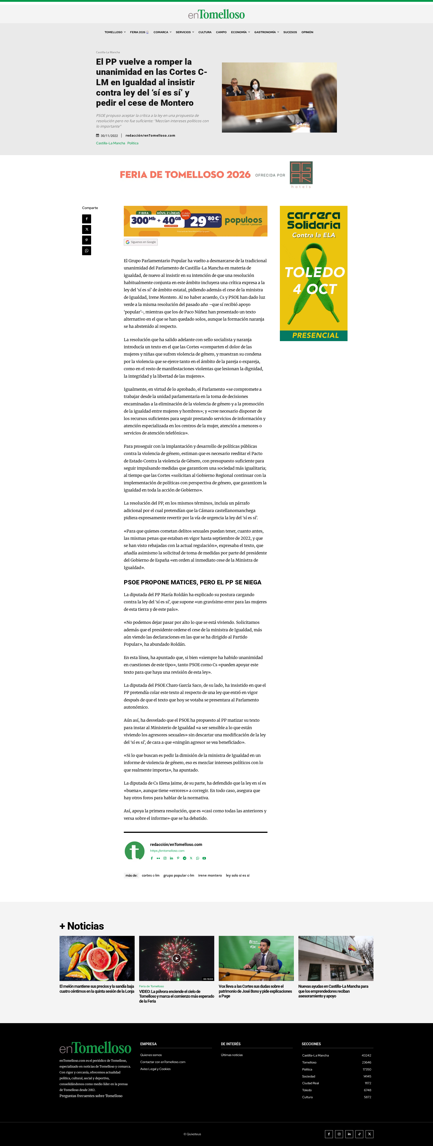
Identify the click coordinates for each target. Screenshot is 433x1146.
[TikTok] (359, 1134)
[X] (86, 229)
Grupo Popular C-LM (179, 875)
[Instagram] (165, 857)
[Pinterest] (86, 240)
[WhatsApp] (86, 250)
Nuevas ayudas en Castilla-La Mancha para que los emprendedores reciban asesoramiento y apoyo (333, 991)
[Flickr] (158, 857)
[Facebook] (86, 218)
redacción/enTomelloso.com (150, 135)
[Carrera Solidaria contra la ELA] (314, 340)
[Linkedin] (171, 857)
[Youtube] (204, 857)
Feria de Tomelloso (151, 986)
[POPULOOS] (196, 235)
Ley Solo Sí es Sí (237, 875)
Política (132, 143)
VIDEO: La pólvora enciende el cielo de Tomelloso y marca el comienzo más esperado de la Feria (176, 996)
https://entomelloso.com (167, 851)
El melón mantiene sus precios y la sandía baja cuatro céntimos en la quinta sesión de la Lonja (97, 989)
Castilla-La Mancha (108, 52)
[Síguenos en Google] (141, 250)
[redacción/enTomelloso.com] (134, 851)
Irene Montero (210, 875)
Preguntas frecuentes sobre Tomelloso (91, 1096)
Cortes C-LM (150, 875)
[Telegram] (184, 857)
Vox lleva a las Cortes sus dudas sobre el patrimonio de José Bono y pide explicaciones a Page (255, 991)
